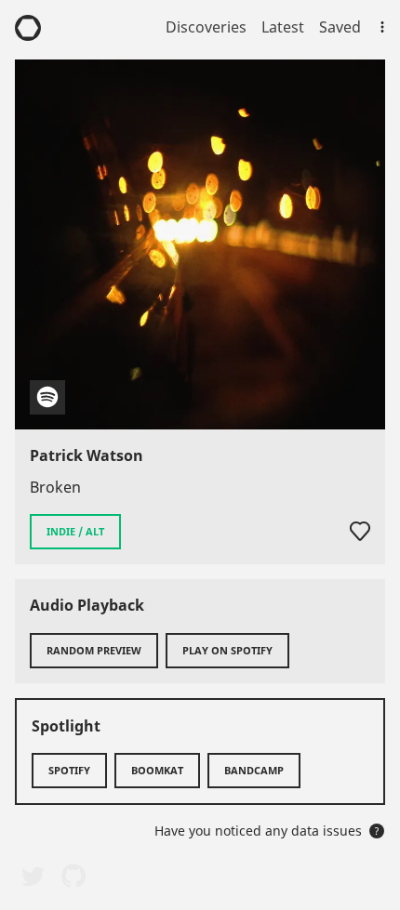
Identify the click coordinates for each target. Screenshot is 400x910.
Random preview (94, 650)
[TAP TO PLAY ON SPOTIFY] (200, 244)
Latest (282, 27)
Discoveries (206, 27)
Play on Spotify (227, 650)
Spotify (69, 770)
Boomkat (157, 770)
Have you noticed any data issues (267, 830)
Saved (340, 27)
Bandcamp (254, 770)
